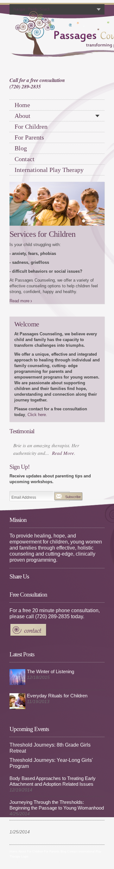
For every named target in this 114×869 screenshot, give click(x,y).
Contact (25, 158)
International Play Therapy (49, 169)
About (22, 115)
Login (24, 829)
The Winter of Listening (50, 644)
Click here (37, 388)
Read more (19, 274)
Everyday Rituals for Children (57, 669)
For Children (31, 126)
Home (22, 104)
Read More (63, 426)
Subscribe (73, 470)
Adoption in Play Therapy (35, 799)
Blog (21, 148)
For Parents (29, 137)
